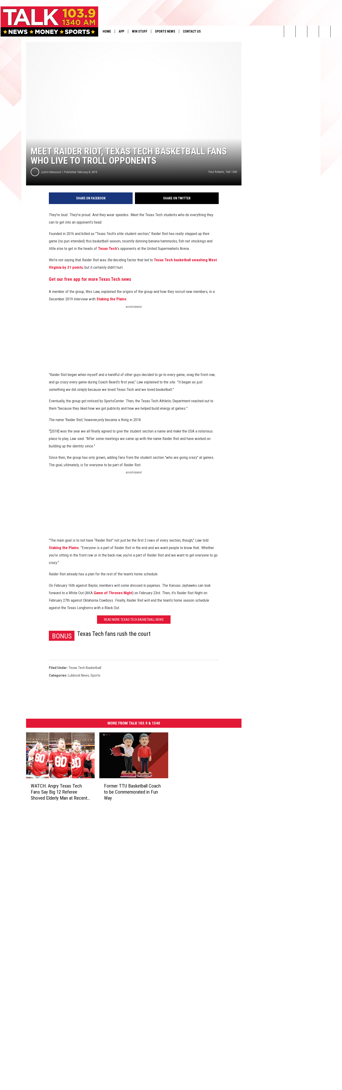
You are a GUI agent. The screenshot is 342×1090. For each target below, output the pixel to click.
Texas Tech (107, 248)
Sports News (165, 31)
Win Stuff (139, 31)
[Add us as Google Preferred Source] (301, 31)
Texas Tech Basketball (84, 668)
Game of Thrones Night (113, 592)
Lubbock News (78, 675)
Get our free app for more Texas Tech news (90, 279)
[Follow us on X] (336, 31)
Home (107, 31)
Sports (95, 675)
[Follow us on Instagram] (324, 31)
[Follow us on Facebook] (313, 31)
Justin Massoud (51, 172)
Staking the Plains (111, 299)
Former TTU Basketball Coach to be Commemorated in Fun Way (132, 792)
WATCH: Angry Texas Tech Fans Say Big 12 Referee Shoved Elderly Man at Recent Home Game (59, 792)
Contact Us (192, 31)
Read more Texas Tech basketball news (134, 619)
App (121, 31)
